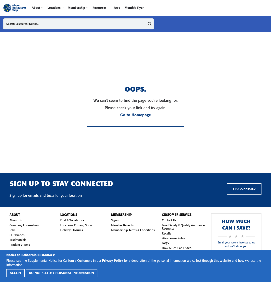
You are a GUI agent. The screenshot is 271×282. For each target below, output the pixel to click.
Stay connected (244, 188)
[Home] (14, 8)
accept (15, 273)
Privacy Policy (112, 261)
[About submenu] (42, 8)
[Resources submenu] (108, 8)
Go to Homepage (135, 115)
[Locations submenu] (62, 8)
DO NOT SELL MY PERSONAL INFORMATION (61, 273)
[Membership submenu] (87, 8)
